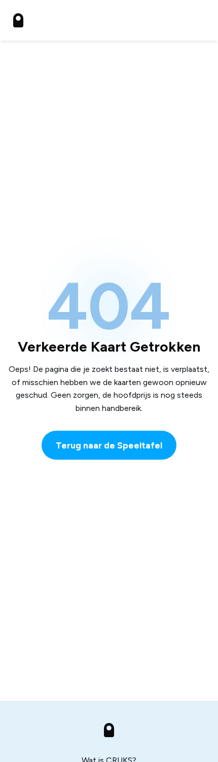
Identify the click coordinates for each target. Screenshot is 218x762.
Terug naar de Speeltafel (109, 445)
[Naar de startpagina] (18, 20)
